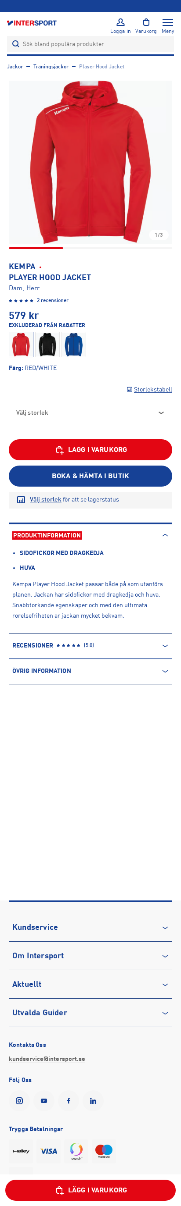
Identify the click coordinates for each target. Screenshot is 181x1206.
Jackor (15, 67)
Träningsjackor (51, 67)
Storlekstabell (153, 389)
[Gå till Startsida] (32, 22)
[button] (90, 162)
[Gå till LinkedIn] (95, 1100)
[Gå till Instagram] (21, 1100)
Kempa (22, 266)
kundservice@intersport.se (47, 1058)
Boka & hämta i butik (90, 476)
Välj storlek (46, 499)
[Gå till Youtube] (45, 1100)
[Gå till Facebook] (70, 1100)
